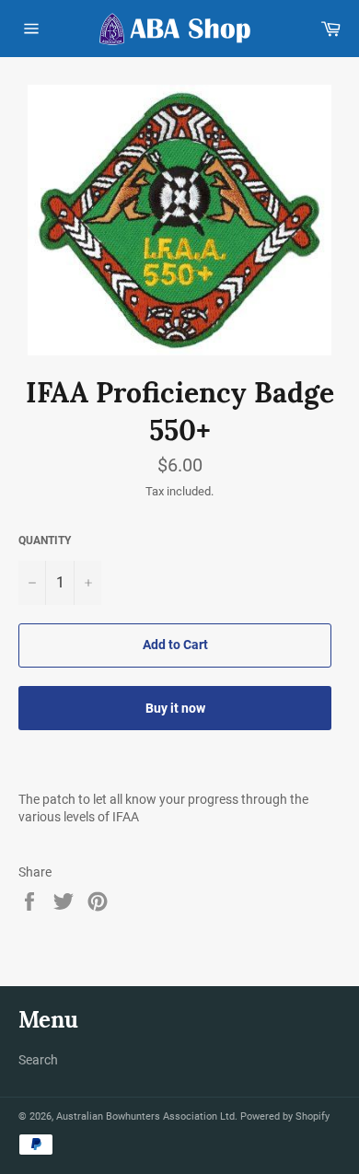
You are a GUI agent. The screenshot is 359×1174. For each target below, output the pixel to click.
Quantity (44, 540)
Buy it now (175, 708)
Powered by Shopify (285, 1116)
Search (38, 1059)
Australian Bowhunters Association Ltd (145, 1116)
